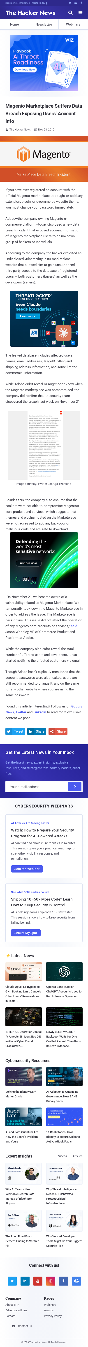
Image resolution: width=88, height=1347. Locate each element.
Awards (49, 1310)
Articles (77, 1156)
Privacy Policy (53, 1316)
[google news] (76, 1281)
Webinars (73, 24)
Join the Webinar (26, 869)
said (74, 626)
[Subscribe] (74, 786)
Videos (62, 1156)
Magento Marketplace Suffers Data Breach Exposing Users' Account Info (43, 113)
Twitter (21, 712)
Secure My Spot (25, 933)
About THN (12, 1304)
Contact (10, 1316)
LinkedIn (39, 712)
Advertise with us (16, 1310)
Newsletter (44, 24)
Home (14, 24)
